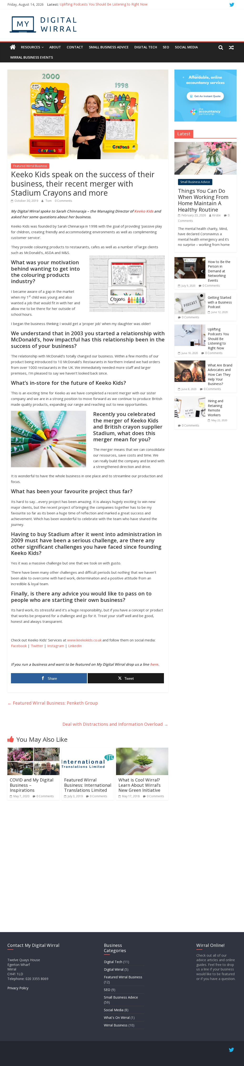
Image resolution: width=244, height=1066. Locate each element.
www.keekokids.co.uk (84, 640)
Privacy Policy (17, 988)
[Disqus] (87, 865)
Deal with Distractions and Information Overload (115, 724)
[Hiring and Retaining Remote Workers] (189, 398)
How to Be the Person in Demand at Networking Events (219, 271)
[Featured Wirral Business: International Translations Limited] (88, 750)
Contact (75, 47)
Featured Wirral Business (30, 166)
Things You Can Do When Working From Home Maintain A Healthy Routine (203, 200)
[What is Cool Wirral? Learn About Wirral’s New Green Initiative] (142, 750)
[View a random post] (231, 47)
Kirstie (216, 215)
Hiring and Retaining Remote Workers (215, 408)
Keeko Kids (143, 211)
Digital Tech (145, 47)
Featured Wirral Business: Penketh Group (52, 703)
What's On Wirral (117, 1017)
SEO (166, 47)
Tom (49, 201)
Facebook (19, 645)
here (154, 664)
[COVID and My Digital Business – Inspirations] (33, 750)
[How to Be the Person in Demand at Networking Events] (189, 259)
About (55, 47)
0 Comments (63, 201)
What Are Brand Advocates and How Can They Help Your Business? (220, 374)
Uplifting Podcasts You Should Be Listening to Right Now (103, 4)
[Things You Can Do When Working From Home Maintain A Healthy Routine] (205, 144)
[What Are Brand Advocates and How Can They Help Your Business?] (189, 363)
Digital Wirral (113, 969)
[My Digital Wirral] (12, 47)
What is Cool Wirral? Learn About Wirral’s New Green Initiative (139, 785)
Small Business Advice (109, 47)
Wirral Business (115, 1025)
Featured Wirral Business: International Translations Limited (87, 785)
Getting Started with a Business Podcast (220, 302)
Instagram (55, 645)
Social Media (186, 47)
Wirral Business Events (31, 57)
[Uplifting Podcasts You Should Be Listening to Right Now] (189, 327)
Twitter (37, 645)
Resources (30, 47)
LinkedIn (75, 645)
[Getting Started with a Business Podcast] (189, 295)
